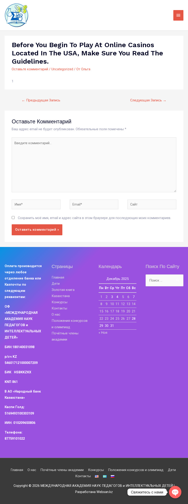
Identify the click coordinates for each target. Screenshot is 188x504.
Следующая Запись (148, 100)
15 (101, 311)
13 (128, 304)
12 (123, 304)
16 (106, 311)
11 (117, 304)
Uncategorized (62, 69)
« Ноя (103, 333)
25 (117, 319)
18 (117, 311)
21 (133, 311)
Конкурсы (59, 302)
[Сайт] (151, 205)
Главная (58, 277)
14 (133, 304)
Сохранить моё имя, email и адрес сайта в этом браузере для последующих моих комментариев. (94, 218)
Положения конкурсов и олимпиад (135, 470)
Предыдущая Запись (41, 100)
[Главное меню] (178, 15)
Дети (56, 284)
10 (112, 304)
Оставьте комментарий (30, 69)
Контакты (59, 308)
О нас (56, 314)
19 (123, 311)
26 (123, 319)
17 (112, 311)
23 (106, 319)
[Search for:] (164, 280)
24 (112, 319)
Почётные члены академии (62, 470)
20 (128, 311)
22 (101, 319)
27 (128, 319)
